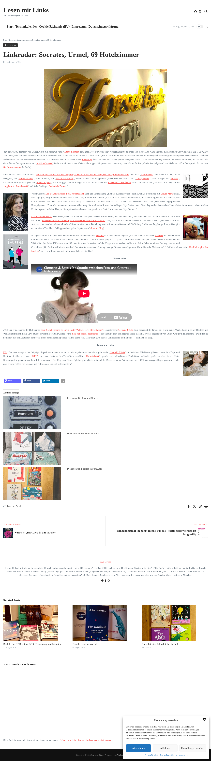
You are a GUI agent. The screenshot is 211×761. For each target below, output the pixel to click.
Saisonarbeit (147, 174)
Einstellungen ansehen (192, 748)
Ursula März (166, 194)
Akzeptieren (138, 748)
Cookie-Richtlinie (151, 755)
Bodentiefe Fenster (57, 186)
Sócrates (100, 235)
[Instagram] (108, 581)
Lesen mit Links (26, 10)
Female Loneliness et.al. (85, 644)
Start (10, 26)
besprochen (93, 334)
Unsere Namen (26, 178)
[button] (204, 720)
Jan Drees (105, 562)
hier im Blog (97, 228)
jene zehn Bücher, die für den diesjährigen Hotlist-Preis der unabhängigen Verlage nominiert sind (82, 174)
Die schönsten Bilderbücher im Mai (84, 433)
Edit (5, 352)
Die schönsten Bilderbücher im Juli (160, 644)
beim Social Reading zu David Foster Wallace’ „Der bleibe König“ (72, 330)
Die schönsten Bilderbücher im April (84, 469)
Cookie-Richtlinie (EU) (54, 26)
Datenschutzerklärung (168, 755)
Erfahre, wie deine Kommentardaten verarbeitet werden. (86, 740)
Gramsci (159, 235)
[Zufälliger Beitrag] (206, 26)
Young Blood (142, 178)
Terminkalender (26, 26)
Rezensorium (15, 40)
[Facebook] (105, 581)
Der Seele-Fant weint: (41, 216)
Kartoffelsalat (92, 356)
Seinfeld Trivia (117, 352)
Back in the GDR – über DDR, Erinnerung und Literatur (32, 644)
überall (84, 334)
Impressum (183, 755)
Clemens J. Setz (125, 330)
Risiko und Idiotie (64, 178)
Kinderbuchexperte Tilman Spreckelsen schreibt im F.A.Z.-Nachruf (73, 220)
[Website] (102, 581)
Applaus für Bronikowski (16, 186)
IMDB (35, 356)
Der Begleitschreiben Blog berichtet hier (64, 194)
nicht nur (76, 334)
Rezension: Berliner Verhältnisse (82, 398)
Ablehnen (165, 748)
